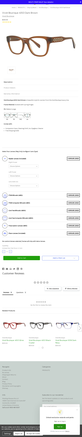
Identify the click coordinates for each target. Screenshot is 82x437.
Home (14, 7)
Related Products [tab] (8, 311)
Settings (7, 433)
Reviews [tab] (6, 292)
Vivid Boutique (43, 7)
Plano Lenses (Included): (17, 233)
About (4, 377)
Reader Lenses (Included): (17, 159)
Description (8, 82)
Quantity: (12, 247)
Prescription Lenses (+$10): (18, 226)
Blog (3, 381)
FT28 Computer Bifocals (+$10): (19, 203)
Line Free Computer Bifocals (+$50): (21, 218)
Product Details (9, 88)
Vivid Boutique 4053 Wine (13, 340)
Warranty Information (12, 94)
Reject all (18, 433)
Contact (5, 379)
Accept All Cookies (34, 433)
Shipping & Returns (9, 375)
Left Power (12, 172)
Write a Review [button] (72, 289)
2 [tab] (42, 347)
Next (80, 328)
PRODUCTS (21, 7)
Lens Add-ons (13, 181)
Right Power (13, 162)
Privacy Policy (7, 384)
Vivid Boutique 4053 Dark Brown (60, 7)
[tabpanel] (14, 330)
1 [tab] (39, 347)
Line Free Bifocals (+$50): (17, 210)
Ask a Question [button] (54, 289)
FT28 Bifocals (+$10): (16, 195)
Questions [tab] (19, 292)
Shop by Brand (31, 7)
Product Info (6, 370)
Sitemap (5, 388)
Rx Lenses (5, 372)
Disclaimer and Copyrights (11, 386)
